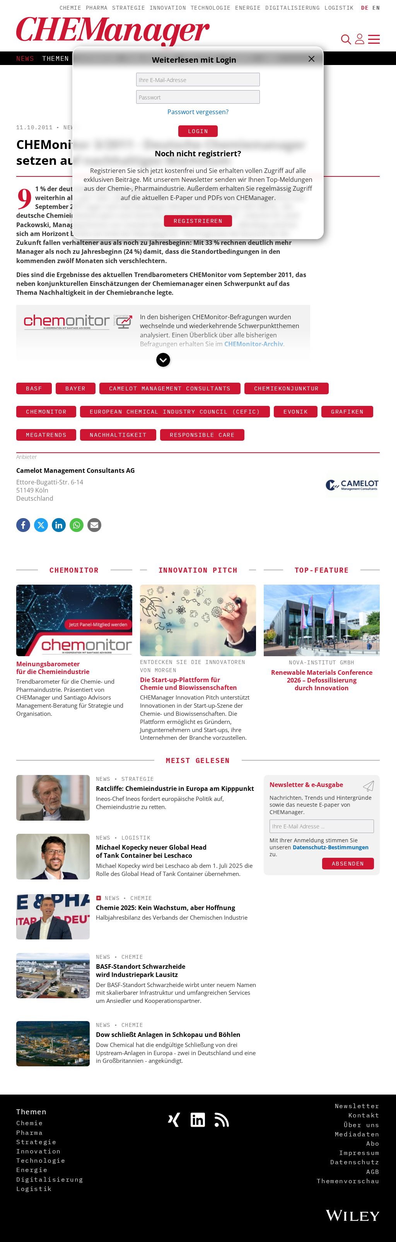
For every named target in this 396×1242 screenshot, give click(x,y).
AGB (373, 1171)
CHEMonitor (46, 411)
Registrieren (198, 220)
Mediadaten (357, 1134)
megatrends (46, 434)
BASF (34, 388)
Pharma (97, 7)
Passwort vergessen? (198, 112)
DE (365, 7)
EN (376, 7)
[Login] (359, 39)
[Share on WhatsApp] (77, 525)
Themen (55, 58)
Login (198, 131)
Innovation (168, 7)
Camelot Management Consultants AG (75, 470)
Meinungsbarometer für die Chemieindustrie (52, 668)
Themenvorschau (348, 1181)
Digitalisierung (292, 7)
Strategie (128, 7)
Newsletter (357, 1106)
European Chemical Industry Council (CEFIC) (175, 411)
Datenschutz (355, 1162)
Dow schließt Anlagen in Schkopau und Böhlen (168, 1034)
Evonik (295, 411)
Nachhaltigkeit (118, 434)
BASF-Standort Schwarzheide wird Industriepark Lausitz (140, 970)
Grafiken (347, 411)
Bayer (75, 388)
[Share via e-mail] (94, 525)
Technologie (210, 7)
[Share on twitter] (41, 525)
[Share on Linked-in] (59, 525)
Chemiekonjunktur (286, 388)
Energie (248, 7)
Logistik (338, 7)
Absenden (348, 863)
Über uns (362, 1125)
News (25, 58)
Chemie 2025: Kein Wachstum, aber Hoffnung (165, 907)
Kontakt (364, 1115)
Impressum (359, 1152)
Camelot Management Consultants (170, 388)
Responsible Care (202, 434)
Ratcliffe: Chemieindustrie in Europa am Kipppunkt (175, 788)
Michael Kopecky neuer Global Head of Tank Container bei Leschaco (151, 851)
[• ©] (78, 327)
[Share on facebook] (23, 525)
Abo (373, 1143)
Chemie (70, 7)
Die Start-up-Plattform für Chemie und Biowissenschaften (188, 684)
